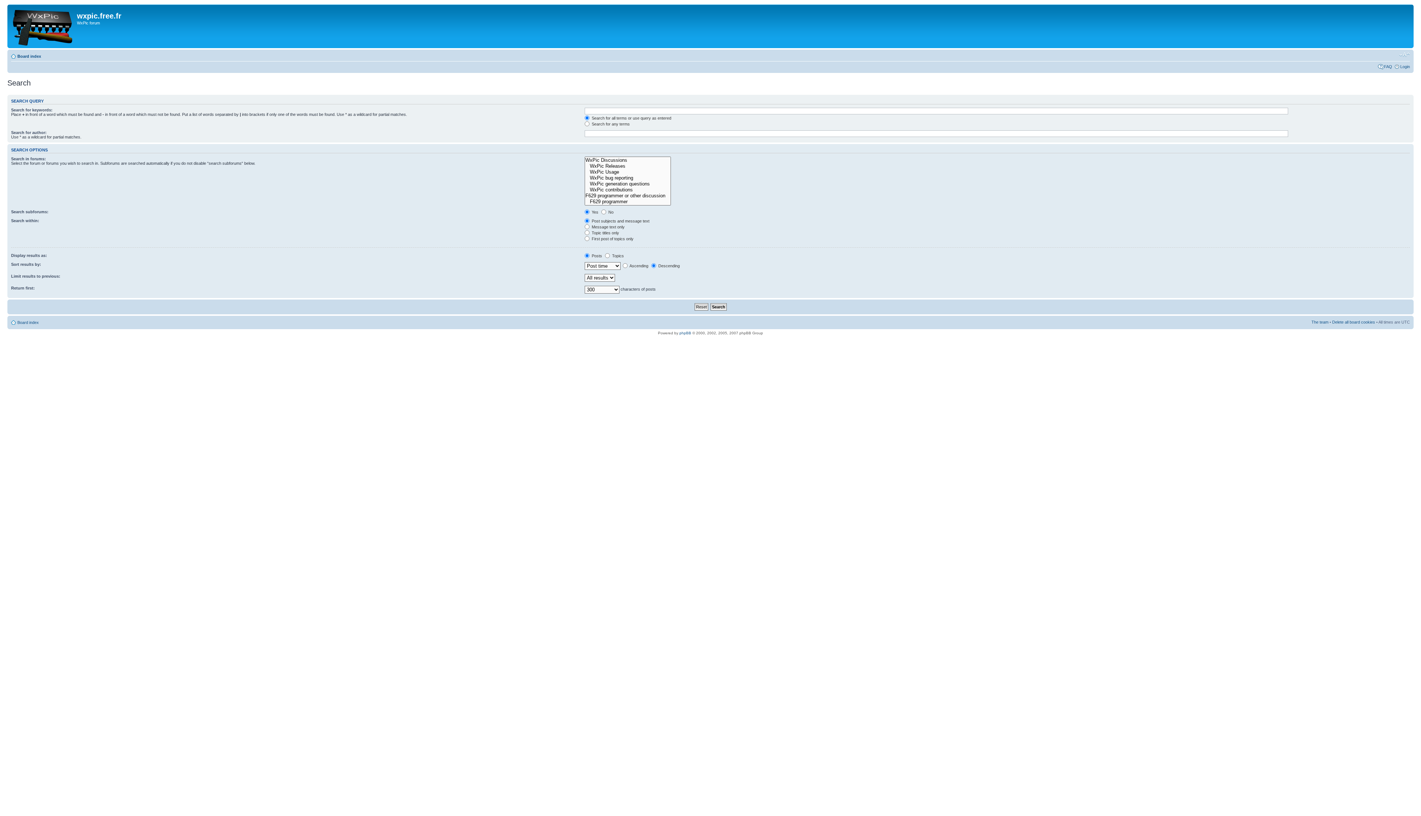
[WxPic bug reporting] (627, 178)
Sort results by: (26, 264)
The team (1319, 322)
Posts (596, 256)
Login (1405, 66)
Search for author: (29, 132)
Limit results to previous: (35, 276)
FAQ (1388, 66)
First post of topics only (612, 239)
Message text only (608, 227)
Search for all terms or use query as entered (631, 118)
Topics (617, 256)
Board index (29, 56)
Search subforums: (29, 212)
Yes (594, 212)
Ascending (638, 266)
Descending (668, 266)
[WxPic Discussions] (627, 160)
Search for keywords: (32, 110)
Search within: (25, 220)
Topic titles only (605, 233)
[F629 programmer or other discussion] (627, 196)
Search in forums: (28, 159)
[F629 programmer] (627, 202)
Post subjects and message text (620, 221)
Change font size (1404, 54)
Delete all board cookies (1353, 322)
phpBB (685, 333)
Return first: (23, 288)
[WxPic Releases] (627, 166)
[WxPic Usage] (627, 172)
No (610, 212)
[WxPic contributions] (627, 190)
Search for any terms (610, 124)
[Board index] (43, 26)
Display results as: (29, 255)
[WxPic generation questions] (627, 184)
